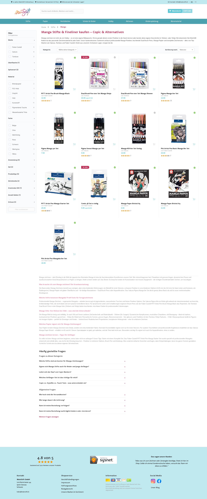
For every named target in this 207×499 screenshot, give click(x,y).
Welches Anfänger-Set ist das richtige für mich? (58, 378)
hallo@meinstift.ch (23, 492)
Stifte (28, 21)
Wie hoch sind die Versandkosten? (52, 395)
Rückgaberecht (67, 489)
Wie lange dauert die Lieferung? (52, 400)
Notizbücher (65, 21)
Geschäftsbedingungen (70, 479)
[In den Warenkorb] (74, 89)
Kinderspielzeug (152, 21)
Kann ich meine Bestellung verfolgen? (54, 406)
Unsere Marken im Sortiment (72, 492)
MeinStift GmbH (23, 479)
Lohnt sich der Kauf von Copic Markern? (55, 372)
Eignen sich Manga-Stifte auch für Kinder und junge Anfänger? (64, 367)
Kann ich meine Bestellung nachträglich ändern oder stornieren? (65, 411)
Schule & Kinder (89, 21)
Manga (63, 27)
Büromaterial (176, 21)
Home (43, 27)
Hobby (110, 21)
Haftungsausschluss (69, 486)
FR (195, 2)
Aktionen (129, 21)
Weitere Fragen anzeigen (49, 417)
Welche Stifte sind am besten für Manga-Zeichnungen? (61, 361)
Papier (45, 21)
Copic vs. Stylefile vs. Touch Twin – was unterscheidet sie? (62, 383)
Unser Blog (155, 488)
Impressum (65, 483)
